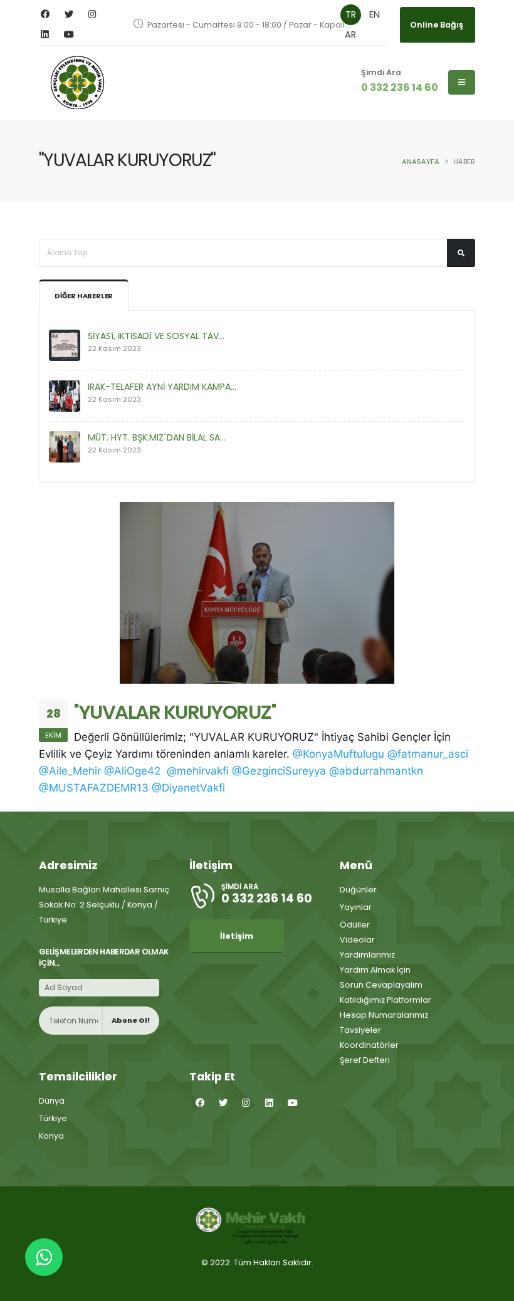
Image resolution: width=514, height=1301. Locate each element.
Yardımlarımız (367, 954)
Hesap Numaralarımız (384, 1015)
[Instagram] (92, 14)
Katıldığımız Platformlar (385, 1000)
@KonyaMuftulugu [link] (338, 754)
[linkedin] (44, 34)
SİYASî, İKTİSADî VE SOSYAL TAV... (156, 336)
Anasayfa (420, 162)
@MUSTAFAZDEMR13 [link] (94, 787)
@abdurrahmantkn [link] (376, 771)
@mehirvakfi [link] (198, 771)
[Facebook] (44, 14)
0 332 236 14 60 (399, 87)
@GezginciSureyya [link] (279, 771)
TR (350, 14)
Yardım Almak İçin (375, 969)
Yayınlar (356, 907)
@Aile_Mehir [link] (70, 771)
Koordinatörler (369, 1045)
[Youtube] (68, 34)
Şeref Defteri (365, 1060)
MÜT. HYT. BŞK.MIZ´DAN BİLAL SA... (157, 437)
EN (374, 14)
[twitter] (68, 14)
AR (350, 34)
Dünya (52, 1100)
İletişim (236, 936)
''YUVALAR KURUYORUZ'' (175, 712)
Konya (51, 1136)
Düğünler (358, 889)
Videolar (357, 939)
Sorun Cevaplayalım (381, 985)
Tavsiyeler (360, 1030)
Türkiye (53, 1118)
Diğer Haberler (84, 296)
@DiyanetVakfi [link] (188, 787)
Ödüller (355, 924)
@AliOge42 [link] (132, 771)
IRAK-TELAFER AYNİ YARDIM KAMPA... (162, 386)
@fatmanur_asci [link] (427, 754)
